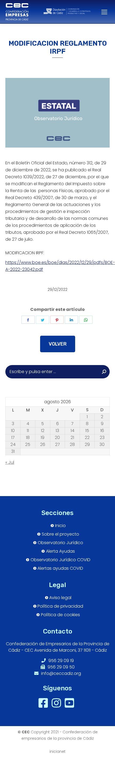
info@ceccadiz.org (60, 673)
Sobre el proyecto (60, 534)
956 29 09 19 (60, 661)
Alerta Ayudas (60, 551)
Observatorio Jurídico (60, 542)
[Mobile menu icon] (101, 12)
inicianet (57, 751)
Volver (58, 344)
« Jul (9, 462)
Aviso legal (60, 597)
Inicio (60, 525)
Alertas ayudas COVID (60, 568)
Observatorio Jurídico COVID (60, 560)
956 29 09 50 (61, 667)
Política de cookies (60, 614)
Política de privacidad (60, 606)
